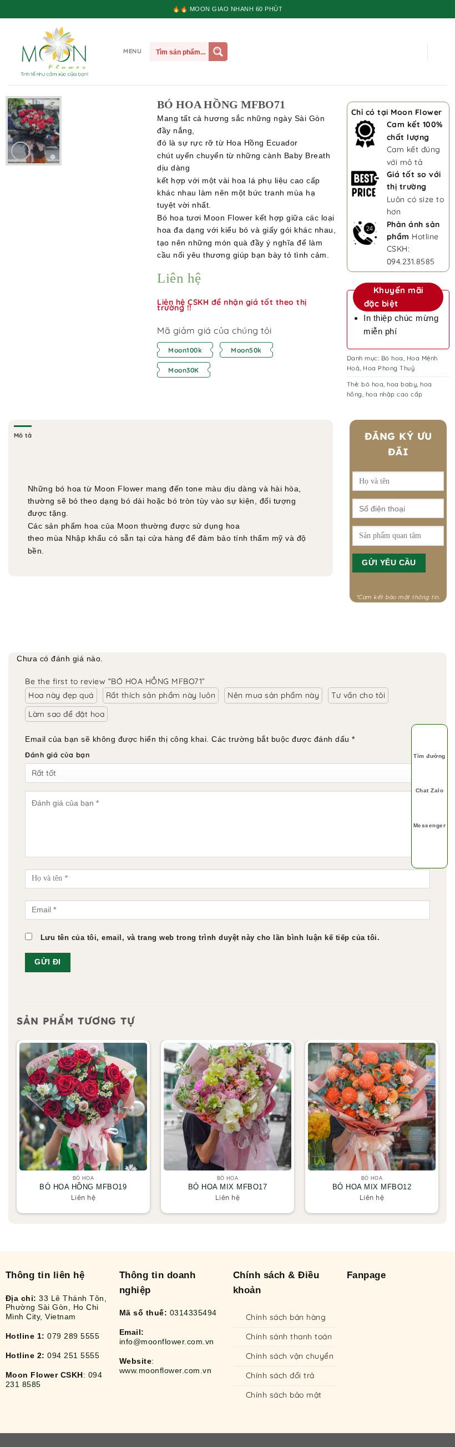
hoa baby (402, 384)
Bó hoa (392, 358)
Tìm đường (429, 756)
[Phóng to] (20, 151)
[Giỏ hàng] (441, 51)
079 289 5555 (73, 1336)
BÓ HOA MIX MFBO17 (227, 1187)
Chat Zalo (430, 790)
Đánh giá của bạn (57, 754)
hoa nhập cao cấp (394, 394)
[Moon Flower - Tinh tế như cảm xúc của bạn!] (54, 51)
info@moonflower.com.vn (166, 1341)
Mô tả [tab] (23, 435)
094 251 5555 (73, 1355)
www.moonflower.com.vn (165, 1370)
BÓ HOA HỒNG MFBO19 (83, 1187)
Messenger (429, 825)
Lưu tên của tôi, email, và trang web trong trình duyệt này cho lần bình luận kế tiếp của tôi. (210, 938)
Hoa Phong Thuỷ (388, 368)
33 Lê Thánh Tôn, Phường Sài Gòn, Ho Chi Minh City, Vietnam (56, 1308)
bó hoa (372, 384)
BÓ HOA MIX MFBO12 (372, 1187)
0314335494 (193, 1312)
